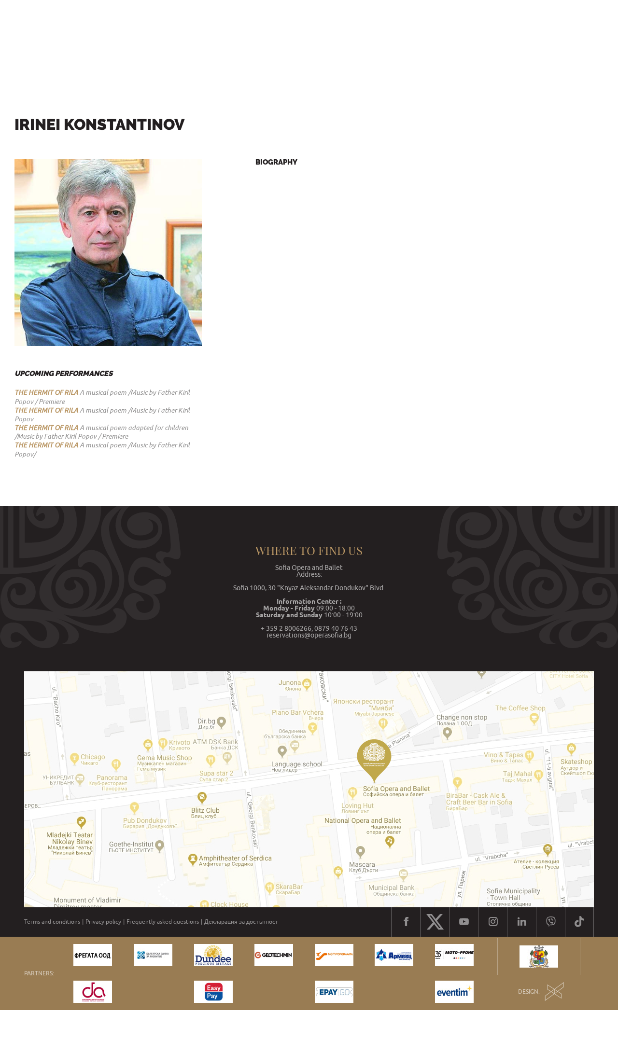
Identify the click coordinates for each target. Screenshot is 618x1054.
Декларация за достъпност (241, 922)
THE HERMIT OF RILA (46, 392)
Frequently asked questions (162, 922)
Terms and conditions (52, 922)
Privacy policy (103, 922)
